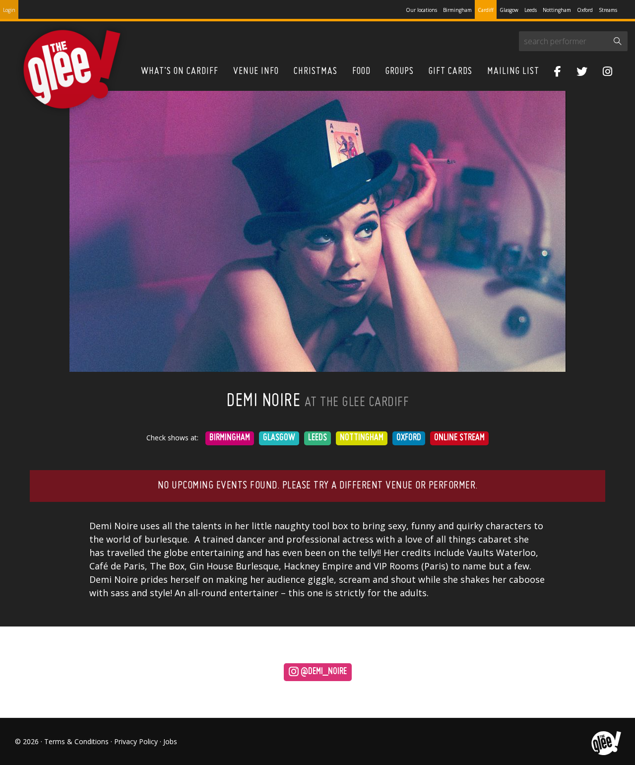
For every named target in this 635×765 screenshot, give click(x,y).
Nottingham (557, 9)
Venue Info (256, 71)
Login (9, 9)
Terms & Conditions (76, 741)
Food (361, 71)
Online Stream (459, 438)
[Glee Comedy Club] (72, 69)
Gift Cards (450, 71)
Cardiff (486, 9)
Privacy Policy (136, 741)
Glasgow (509, 9)
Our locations (421, 9)
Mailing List (513, 71)
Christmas (315, 71)
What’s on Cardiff (179, 71)
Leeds (530, 9)
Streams (608, 9)
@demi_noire (323, 672)
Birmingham (457, 9)
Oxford (585, 9)
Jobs (170, 741)
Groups (399, 71)
